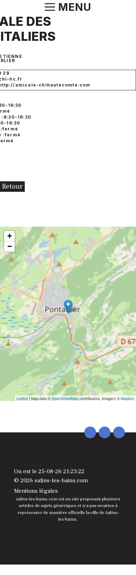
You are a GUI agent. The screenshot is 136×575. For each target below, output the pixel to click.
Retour (12, 186)
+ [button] (9, 236)
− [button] (9, 246)
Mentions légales (36, 491)
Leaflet (22, 398)
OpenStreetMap (65, 398)
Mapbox (127, 398)
